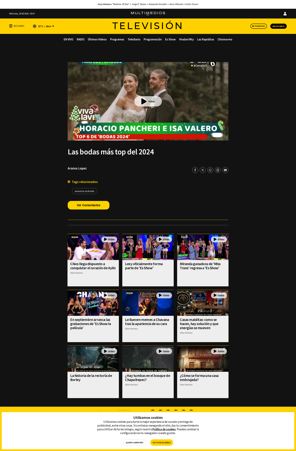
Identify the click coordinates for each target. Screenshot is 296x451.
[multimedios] (148, 14)
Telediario (134, 39)
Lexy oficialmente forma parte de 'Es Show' (144, 265)
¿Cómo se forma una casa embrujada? (199, 377)
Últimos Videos (97, 39)
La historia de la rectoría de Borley (91, 377)
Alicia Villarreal (176, 4)
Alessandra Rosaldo (158, 4)
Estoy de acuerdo (162, 442)
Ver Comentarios (88, 205)
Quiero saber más (134, 442)
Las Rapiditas (205, 39)
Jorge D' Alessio (139, 4)
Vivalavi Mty (186, 39)
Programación (153, 39)
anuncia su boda (84, 191)
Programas (117, 39)
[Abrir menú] (10, 26)
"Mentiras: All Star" (121, 4)
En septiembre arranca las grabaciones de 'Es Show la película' (90, 323)
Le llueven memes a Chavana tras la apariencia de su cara (147, 321)
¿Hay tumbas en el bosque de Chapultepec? (147, 377)
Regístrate (279, 26)
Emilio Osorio (191, 4)
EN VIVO (68, 39)
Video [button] (151, 101)
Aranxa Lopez (77, 168)
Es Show (170, 39)
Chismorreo (225, 39)
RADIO (80, 39)
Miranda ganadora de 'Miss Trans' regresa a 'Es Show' (200, 265)
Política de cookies (164, 429)
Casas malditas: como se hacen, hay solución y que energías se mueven (199, 323)
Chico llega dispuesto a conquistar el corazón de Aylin (93, 265)
